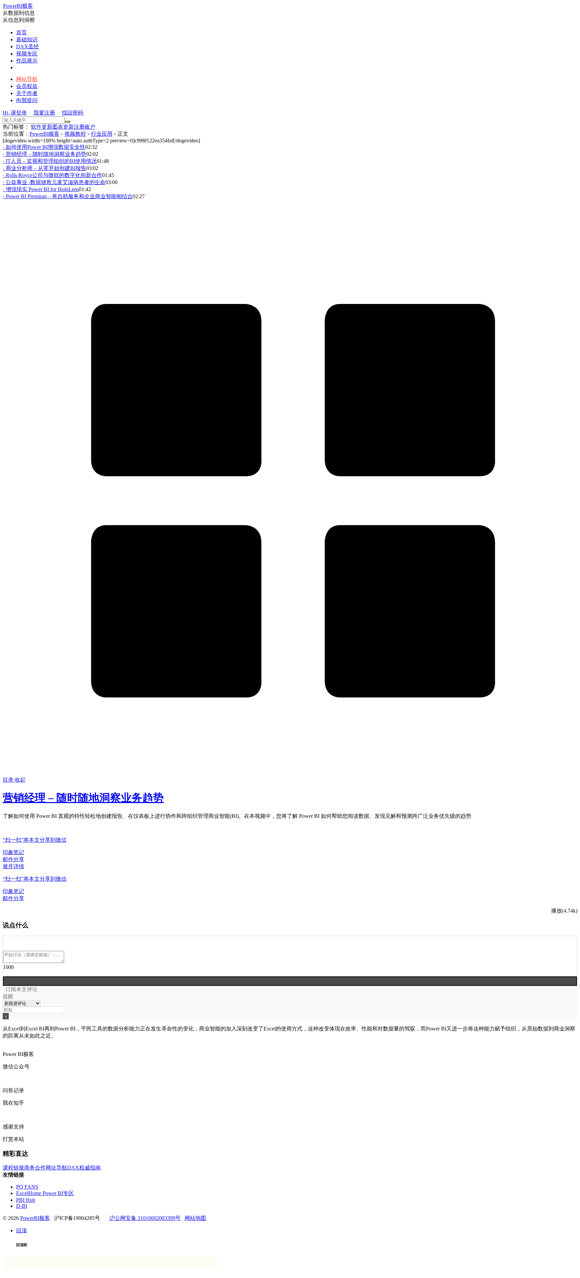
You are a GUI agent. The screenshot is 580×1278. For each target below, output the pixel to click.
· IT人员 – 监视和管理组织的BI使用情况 (50, 161)
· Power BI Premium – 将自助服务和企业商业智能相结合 (68, 196)
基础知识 (27, 39)
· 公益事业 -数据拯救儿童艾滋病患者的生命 (54, 182)
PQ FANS (27, 1187)
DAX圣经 (27, 46)
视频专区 (27, 53)
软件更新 (41, 127)
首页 (21, 32)
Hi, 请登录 (15, 113)
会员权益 (27, 86)
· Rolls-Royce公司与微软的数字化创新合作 (52, 175)
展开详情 (13, 866)
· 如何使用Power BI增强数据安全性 (44, 147)
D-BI (21, 1206)
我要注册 (44, 113)
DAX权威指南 (84, 1168)
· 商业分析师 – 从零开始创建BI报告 (44, 168)
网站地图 (195, 1218)
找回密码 (72, 113)
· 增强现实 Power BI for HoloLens (41, 189)
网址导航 (56, 1168)
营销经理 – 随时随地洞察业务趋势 (83, 798)
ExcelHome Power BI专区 (45, 1193)
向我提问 (27, 100)
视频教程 (75, 134)
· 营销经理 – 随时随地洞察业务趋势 (44, 154)
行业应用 (101, 134)
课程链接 (13, 1168)
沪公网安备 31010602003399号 (145, 1218)
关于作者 (27, 93)
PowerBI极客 (18, 6)
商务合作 (35, 1168)
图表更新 (63, 127)
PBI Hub (25, 1200)
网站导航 (27, 79)
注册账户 (84, 127)
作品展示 (27, 60)
